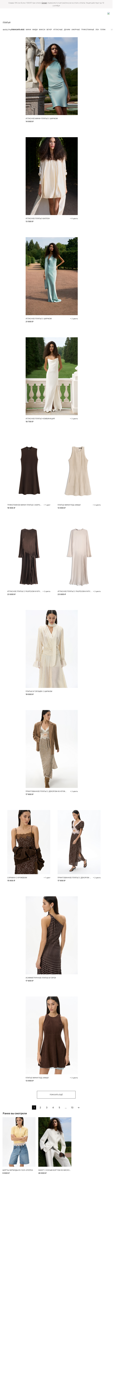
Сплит (44, 3)
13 (72, 1107)
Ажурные (76, 29)
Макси (42, 29)
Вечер (49, 29)
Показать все (17, 29)
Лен (97, 29)
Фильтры (7, 30)
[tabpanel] (29, 556)
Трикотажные (87, 29)
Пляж (102, 29)
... (66, 1107)
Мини (28, 29)
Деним (67, 29)
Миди (35, 29)
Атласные (58, 29)
